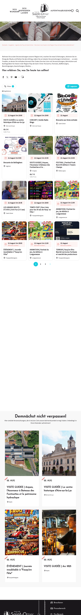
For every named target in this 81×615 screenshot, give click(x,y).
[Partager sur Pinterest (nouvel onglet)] (12, 77)
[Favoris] (72, 10)
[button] (77, 10)
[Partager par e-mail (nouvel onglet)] (16, 77)
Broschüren (58, 603)
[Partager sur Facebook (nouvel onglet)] (3, 77)
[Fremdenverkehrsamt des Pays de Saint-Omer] (40, 10)
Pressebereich (59, 608)
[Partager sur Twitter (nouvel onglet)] (7, 77)
